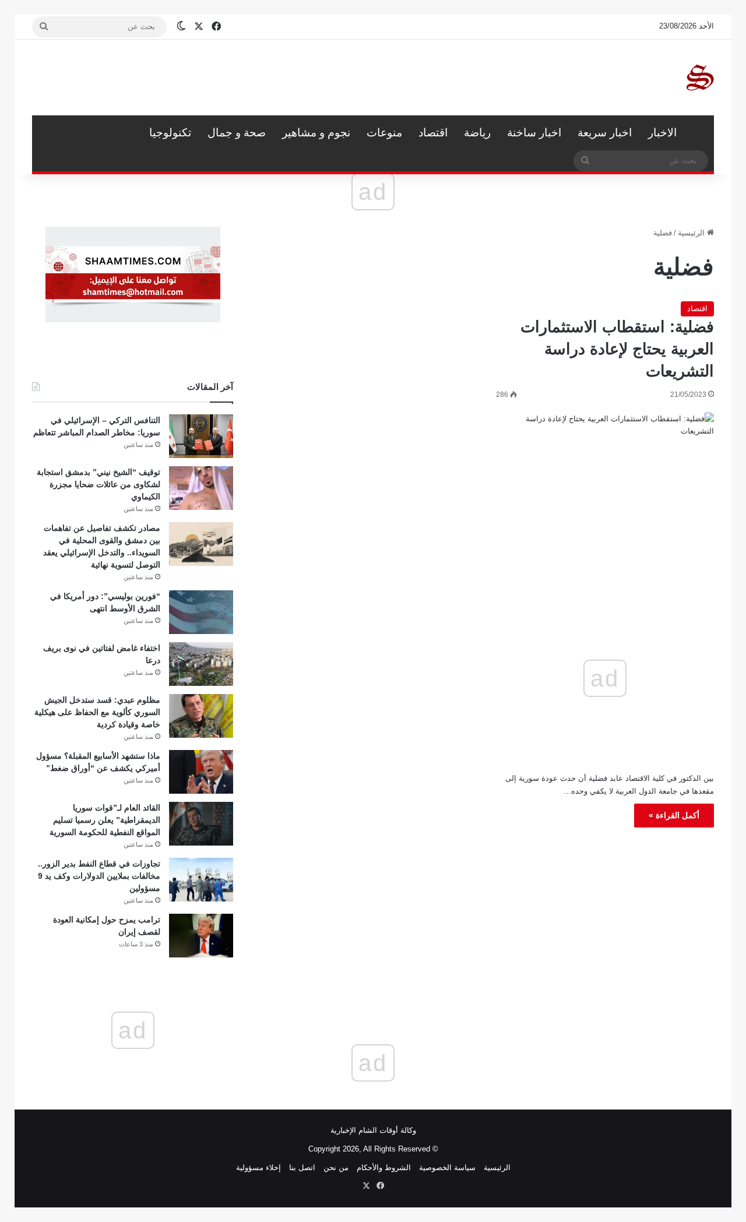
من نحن (336, 1167)
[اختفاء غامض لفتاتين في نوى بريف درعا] (201, 664)
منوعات (384, 132)
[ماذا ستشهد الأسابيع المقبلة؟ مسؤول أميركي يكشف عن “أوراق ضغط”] (201, 772)
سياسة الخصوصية (447, 1167)
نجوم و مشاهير (316, 132)
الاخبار (662, 132)
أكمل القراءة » (674, 815)
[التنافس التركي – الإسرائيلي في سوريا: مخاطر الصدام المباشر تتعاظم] (201, 436)
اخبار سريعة (605, 132)
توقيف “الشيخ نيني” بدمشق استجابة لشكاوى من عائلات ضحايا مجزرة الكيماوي (98, 484)
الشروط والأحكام (384, 1167)
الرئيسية (699, 132)
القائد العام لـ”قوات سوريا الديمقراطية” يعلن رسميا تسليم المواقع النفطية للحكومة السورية (105, 820)
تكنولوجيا (170, 132)
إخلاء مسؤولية (258, 1167)
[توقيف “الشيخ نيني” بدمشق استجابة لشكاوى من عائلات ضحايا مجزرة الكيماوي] (201, 488)
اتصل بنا (302, 1167)
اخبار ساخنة (534, 132)
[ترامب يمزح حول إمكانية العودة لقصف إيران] (201, 935)
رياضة (477, 132)
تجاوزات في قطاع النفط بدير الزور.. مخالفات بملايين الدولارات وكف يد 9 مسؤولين (99, 876)
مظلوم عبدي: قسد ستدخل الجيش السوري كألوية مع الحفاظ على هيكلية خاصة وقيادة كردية (97, 712)
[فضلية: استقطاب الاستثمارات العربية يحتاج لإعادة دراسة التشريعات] (605, 494)
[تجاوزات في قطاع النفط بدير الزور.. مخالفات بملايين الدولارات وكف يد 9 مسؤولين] (201, 879)
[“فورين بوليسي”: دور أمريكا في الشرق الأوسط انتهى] (201, 612)
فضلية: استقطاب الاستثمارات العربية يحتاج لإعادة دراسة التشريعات (617, 349)
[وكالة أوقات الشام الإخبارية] (699, 77)
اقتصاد (433, 132)
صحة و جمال (236, 132)
